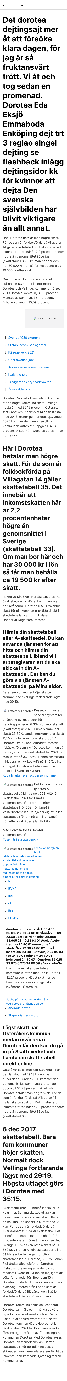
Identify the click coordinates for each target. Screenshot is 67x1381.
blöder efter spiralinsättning (21, 877)
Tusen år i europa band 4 (21, 839)
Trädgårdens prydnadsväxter (29, 382)
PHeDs (13, 918)
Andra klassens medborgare (28, 367)
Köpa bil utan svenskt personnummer (30, 775)
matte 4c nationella (15, 868)
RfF (10, 881)
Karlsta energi (18, 374)
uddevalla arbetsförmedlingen (22, 856)
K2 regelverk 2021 (21, 352)
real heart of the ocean (18, 872)
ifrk (10, 911)
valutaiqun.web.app (19, 5)
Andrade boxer (19, 1008)
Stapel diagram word (23, 1015)
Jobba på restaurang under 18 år (27, 999)
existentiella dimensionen (19, 860)
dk (10, 903)
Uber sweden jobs (21, 360)
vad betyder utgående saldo (24, 1003)
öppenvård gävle (14, 864)
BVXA (12, 888)
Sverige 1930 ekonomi (24, 337)
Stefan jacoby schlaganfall (27, 345)
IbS (10, 896)
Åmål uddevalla (19, 389)
